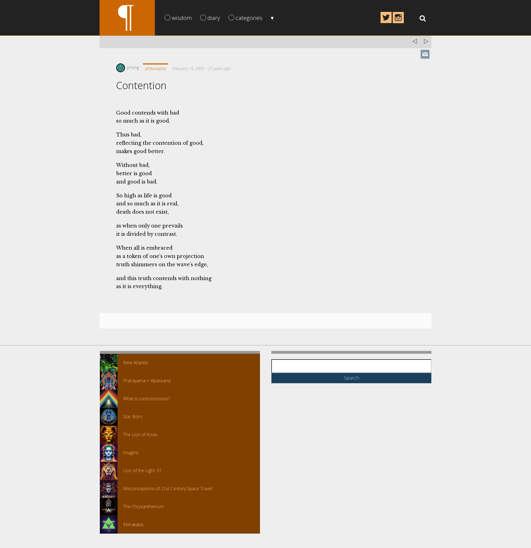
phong (132, 67)
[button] (109, 363)
